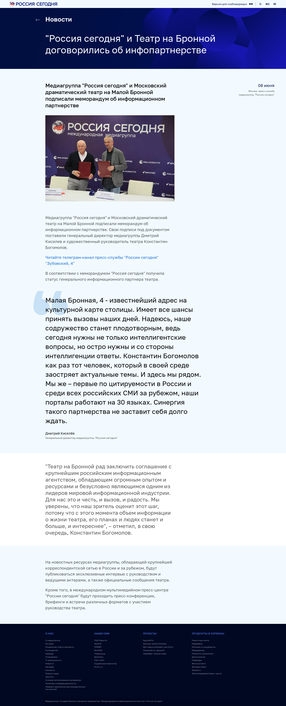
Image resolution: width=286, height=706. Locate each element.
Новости (49, 663)
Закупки (49, 677)
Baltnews (98, 657)
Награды (49, 667)
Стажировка (51, 657)
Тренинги (196, 670)
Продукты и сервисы (208, 633)
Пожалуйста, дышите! (154, 650)
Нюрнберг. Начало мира (154, 653)
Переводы (197, 660)
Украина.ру (99, 653)
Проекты (150, 633)
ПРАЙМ (97, 647)
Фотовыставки (199, 667)
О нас (49, 633)
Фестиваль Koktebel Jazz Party (158, 647)
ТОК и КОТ (99, 660)
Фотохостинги (199, 663)
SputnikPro (148, 640)
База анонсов (198, 657)
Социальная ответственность (59, 647)
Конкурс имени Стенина (155, 643)
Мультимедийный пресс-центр (206, 673)
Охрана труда (52, 673)
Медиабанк (197, 643)
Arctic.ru (98, 667)
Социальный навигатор (105, 663)
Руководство (51, 650)
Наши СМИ (101, 633)
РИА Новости (100, 640)
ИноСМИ (98, 650)
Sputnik (97, 643)
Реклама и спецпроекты (203, 647)
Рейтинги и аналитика (202, 653)
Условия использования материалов (63, 680)
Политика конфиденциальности (60, 683)
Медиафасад (198, 650)
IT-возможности (53, 660)
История (49, 643)
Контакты (50, 670)
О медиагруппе (52, 640)
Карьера (49, 653)
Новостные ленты (200, 640)
